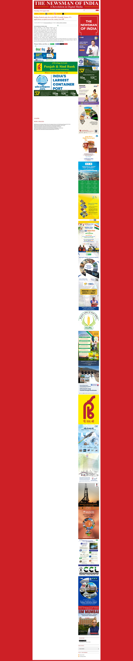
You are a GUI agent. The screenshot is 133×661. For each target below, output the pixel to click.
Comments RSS (83, 656)
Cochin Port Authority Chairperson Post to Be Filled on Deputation (46, 128)
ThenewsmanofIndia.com (48, 22)
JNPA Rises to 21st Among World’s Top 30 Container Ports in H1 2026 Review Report (50, 124)
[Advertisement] (55, 107)
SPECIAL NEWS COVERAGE (61, 22)
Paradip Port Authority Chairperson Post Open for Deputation (45, 126)
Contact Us (42, 13)
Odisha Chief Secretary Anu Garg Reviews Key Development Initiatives (47, 125)
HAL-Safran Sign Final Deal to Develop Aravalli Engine (44, 129)
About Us (36, 13)
